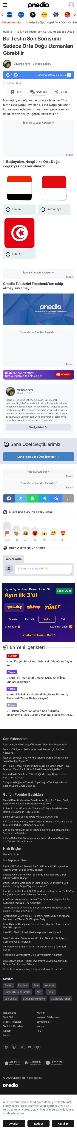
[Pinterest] (37, 1047)
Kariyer (41, 1012)
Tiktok (50, 991)
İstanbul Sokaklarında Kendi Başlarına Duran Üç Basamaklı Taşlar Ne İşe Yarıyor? (37, 696)
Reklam (7, 1030)
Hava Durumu (11, 854)
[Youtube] (30, 1047)
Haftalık (30, 619)
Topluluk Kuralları (13, 1026)
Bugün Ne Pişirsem (34, 998)
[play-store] (33, 1063)
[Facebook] (14, 1047)
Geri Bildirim (10, 1017)
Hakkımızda (9, 1012)
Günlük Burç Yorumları (17, 991)
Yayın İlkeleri (44, 1021)
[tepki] (7, 533)
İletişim (7, 1035)
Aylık (47, 619)
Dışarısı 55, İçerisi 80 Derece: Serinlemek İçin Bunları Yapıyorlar (36, 679)
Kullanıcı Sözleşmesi (48, 1017)
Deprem (23, 985)
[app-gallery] (54, 1063)
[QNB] (56, 14)
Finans (11, 705)
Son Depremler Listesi (15, 860)
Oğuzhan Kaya (32, 63)
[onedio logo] (36, 1085)
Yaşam (12, 672)
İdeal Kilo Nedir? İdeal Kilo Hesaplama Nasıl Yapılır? (32, 932)
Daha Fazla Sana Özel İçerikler (36, 456)
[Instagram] (6, 1047)
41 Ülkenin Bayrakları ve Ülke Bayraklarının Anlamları (32, 954)
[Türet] (67, 14)
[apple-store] (13, 1063)
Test (19, 31)
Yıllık (64, 619)
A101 (38, 991)
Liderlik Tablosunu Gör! (37, 635)
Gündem (12, 655)
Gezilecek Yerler (60, 998)
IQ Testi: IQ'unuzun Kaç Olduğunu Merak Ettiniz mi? (32, 969)
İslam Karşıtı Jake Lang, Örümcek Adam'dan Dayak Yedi (39, 663)
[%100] (44, 14)
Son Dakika (10, 998)
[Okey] (32, 14)
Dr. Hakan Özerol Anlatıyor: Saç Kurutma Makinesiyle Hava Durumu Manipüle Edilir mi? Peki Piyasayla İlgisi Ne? (39, 713)
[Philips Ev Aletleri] (21, 14)
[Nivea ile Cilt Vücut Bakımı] (9, 14)
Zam (36, 985)
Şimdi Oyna (64, 590)
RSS (39, 1030)
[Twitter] (22, 1047)
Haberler (8, 31)
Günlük (13, 619)
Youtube (49, 985)
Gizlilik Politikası (12, 1021)
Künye (40, 1026)
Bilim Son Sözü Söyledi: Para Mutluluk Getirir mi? (30, 816)
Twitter (8, 985)
